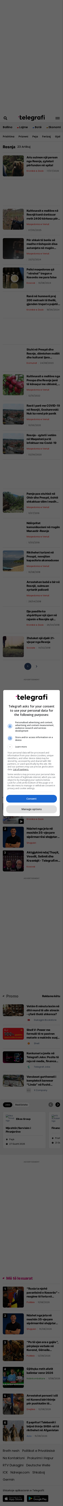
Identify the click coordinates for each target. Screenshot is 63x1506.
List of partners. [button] (21, 769)
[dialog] (31, 753)
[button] (31, 746)
